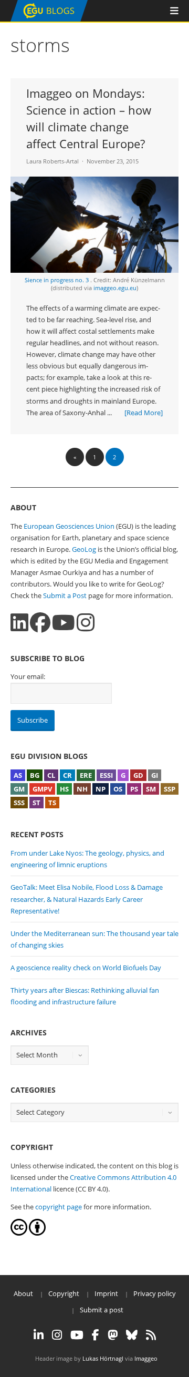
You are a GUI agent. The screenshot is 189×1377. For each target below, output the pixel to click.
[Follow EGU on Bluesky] (132, 1335)
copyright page (58, 1206)
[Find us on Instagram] (85, 622)
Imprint (106, 1293)
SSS (19, 802)
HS (64, 789)
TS (52, 802)
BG (34, 775)
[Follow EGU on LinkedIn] (39, 1335)
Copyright (63, 1293)
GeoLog (84, 549)
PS (134, 789)
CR (67, 775)
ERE (86, 775)
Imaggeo (146, 1358)
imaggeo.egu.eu (114, 288)
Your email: (27, 676)
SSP (169, 789)
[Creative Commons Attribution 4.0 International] (18, 1233)
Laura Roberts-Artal (52, 161)
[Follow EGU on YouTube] (76, 1335)
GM (19, 789)
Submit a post (101, 1309)
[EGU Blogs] (49, 19)
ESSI (106, 775)
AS (18, 775)
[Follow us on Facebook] (40, 622)
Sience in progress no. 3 (57, 280)
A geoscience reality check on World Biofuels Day (85, 967)
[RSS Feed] (151, 1335)
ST (36, 802)
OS (117, 789)
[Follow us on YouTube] (63, 622)
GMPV (42, 789)
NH (82, 789)
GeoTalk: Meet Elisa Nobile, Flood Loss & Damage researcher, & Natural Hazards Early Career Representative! (86, 898)
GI (154, 775)
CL (51, 775)
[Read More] (143, 412)
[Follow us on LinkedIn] (19, 622)
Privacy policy (154, 1293)
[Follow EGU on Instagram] (57, 1335)
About (23, 1293)
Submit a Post (65, 595)
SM (151, 789)
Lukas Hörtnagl (102, 1358)
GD (138, 775)
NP (101, 789)
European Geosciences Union (69, 526)
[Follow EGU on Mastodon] (113, 1335)
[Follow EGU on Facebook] (95, 1335)
